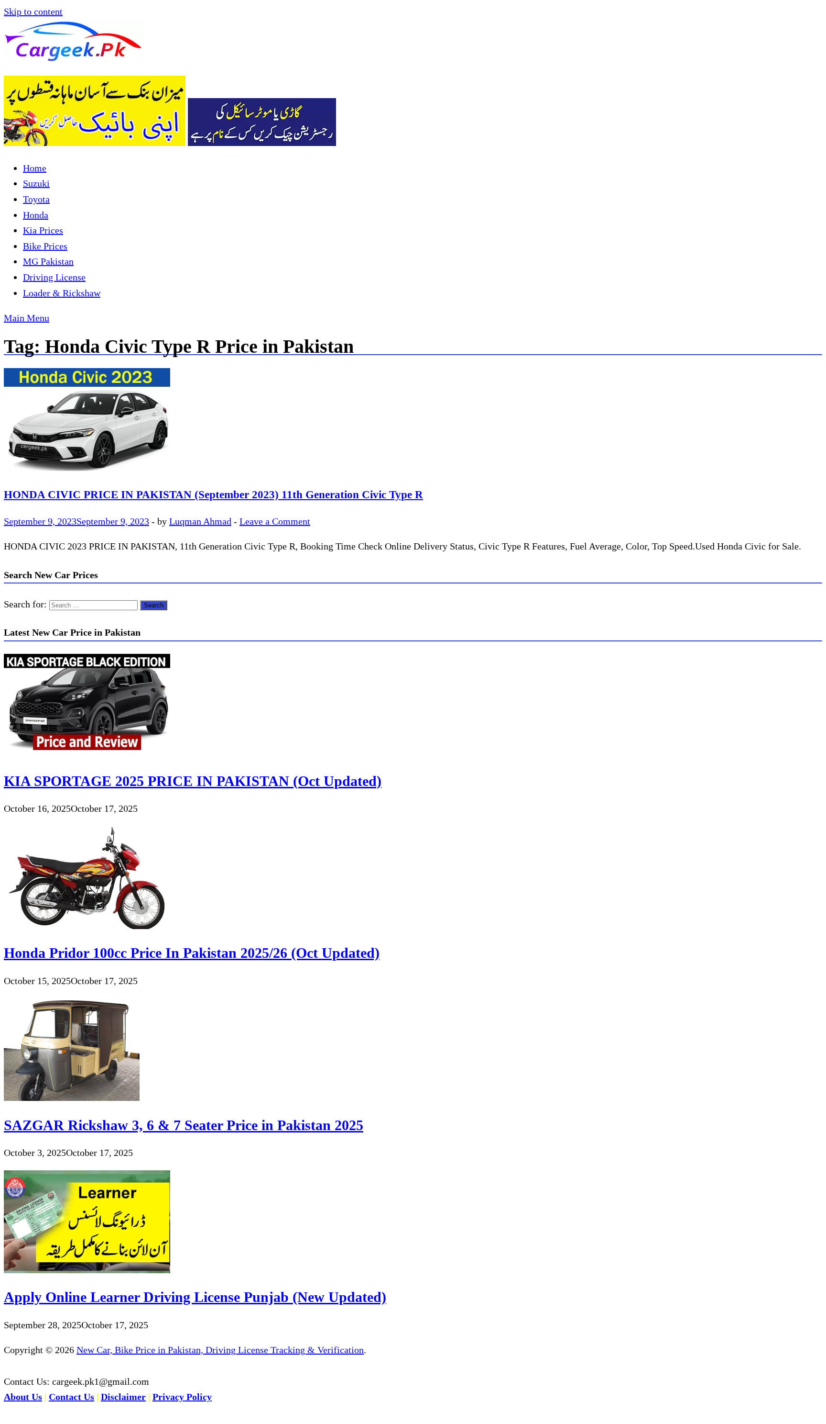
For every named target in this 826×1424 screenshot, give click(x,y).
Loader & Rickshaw (61, 293)
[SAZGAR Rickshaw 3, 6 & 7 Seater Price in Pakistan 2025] (72, 1097)
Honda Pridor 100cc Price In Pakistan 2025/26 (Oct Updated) (192, 953)
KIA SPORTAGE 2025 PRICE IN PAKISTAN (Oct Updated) (192, 781)
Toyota (36, 199)
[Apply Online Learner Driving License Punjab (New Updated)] (87, 1270)
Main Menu (26, 318)
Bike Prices (45, 246)
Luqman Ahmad (200, 521)
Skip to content (33, 11)
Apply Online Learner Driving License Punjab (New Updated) (195, 1297)
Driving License (54, 277)
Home (34, 168)
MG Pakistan (48, 261)
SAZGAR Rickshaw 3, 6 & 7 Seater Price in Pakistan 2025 (183, 1125)
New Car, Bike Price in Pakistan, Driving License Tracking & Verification (220, 1350)
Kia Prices (43, 230)
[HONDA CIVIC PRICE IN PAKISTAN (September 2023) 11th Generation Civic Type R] (413, 422)
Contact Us (71, 1396)
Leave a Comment (274, 521)
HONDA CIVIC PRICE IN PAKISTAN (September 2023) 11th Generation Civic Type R (213, 494)
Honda (35, 215)
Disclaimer (123, 1396)
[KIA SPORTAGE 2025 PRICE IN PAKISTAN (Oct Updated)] (87, 753)
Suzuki (36, 183)
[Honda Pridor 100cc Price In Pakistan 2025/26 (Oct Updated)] (87, 925)
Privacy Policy (182, 1396)
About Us (23, 1396)
